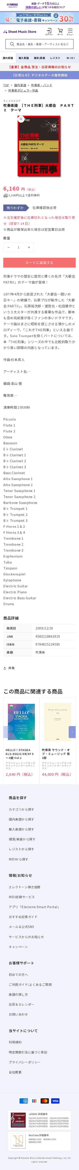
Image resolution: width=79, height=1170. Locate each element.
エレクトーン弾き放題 (25, 887)
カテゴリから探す (21, 809)
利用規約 (15, 1042)
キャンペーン (18, 947)
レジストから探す (21, 849)
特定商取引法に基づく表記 (28, 1052)
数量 (6, 238)
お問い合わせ (18, 1014)
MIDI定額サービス (22, 897)
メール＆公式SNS (21, 926)
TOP (6, 85)
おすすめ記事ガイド (23, 917)
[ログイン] (49, 30)
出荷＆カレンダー (21, 1004)
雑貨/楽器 (39, 58)
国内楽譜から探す (21, 819)
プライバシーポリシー (25, 1062)
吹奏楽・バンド (41, 85)
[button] (70, 30)
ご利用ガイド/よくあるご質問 (30, 984)
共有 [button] (11, 668)
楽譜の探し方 (18, 994)
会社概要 (15, 1072)
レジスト (55, 58)
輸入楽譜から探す (21, 829)
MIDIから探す (19, 859)
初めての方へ (18, 974)
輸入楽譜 (24, 58)
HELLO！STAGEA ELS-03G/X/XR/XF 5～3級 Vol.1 (20, 754)
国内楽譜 (8, 58)
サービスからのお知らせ (26, 937)
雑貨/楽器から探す (22, 839)
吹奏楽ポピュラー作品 (23, 90)
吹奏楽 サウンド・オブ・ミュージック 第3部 (56, 754)
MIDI (71, 58)
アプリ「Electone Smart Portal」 (35, 907)
